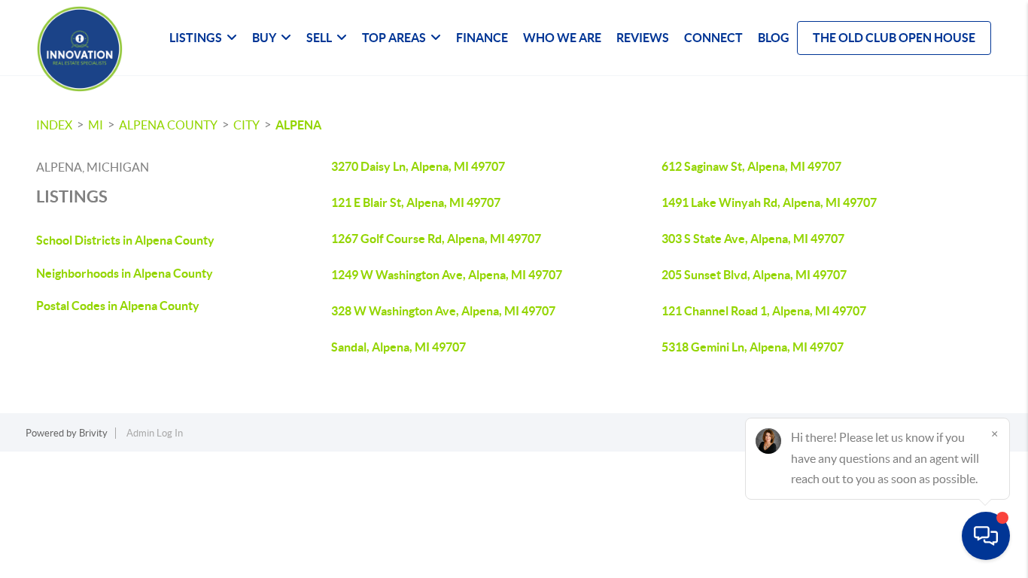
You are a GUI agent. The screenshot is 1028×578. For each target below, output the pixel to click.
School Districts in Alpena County (125, 240)
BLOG (773, 37)
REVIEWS (642, 37)
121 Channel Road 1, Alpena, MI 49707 (764, 311)
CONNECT (713, 37)
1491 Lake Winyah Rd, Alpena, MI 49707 (769, 202)
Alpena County (168, 125)
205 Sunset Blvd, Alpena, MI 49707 (754, 275)
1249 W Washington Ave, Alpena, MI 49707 (446, 275)
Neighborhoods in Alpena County (124, 273)
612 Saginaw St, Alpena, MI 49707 (751, 166)
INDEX (54, 125)
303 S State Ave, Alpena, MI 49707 (753, 239)
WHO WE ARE (562, 37)
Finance (482, 37)
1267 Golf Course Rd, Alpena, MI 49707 (436, 239)
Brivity (93, 433)
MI (95, 125)
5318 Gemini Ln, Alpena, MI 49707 (753, 347)
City (246, 125)
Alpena (298, 125)
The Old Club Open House (894, 37)
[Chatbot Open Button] (986, 536)
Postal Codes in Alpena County (117, 305)
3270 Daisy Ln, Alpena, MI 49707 (418, 166)
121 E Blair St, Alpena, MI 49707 (415, 202)
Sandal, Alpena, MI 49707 (398, 347)
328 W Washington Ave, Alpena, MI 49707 (443, 311)
